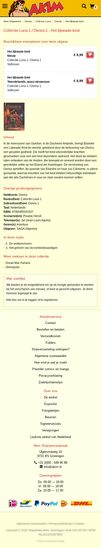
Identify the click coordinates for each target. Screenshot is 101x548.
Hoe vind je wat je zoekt (50, 362)
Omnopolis (12, 267)
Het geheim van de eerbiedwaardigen (33, 247)
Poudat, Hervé (32, 216)
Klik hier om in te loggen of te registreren (32, 300)
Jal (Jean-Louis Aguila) (35, 220)
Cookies (79, 523)
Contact (50, 323)
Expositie (50, 404)
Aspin (61, 541)
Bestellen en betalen (50, 329)
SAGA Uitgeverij (27, 228)
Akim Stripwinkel (12, 21)
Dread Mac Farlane (18, 263)
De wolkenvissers (20, 243)
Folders (51, 342)
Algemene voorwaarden (50, 356)
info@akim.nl (53, 467)
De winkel (50, 397)
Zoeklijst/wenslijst (51, 382)
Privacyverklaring (50, 375)
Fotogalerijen (50, 410)
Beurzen (50, 417)
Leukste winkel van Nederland (50, 437)
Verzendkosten (50, 336)
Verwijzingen (50, 430)
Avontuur (22, 224)
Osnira (28, 21)
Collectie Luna (43, 21)
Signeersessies (50, 423)
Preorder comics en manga (50, 369)
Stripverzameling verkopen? (51, 349)
